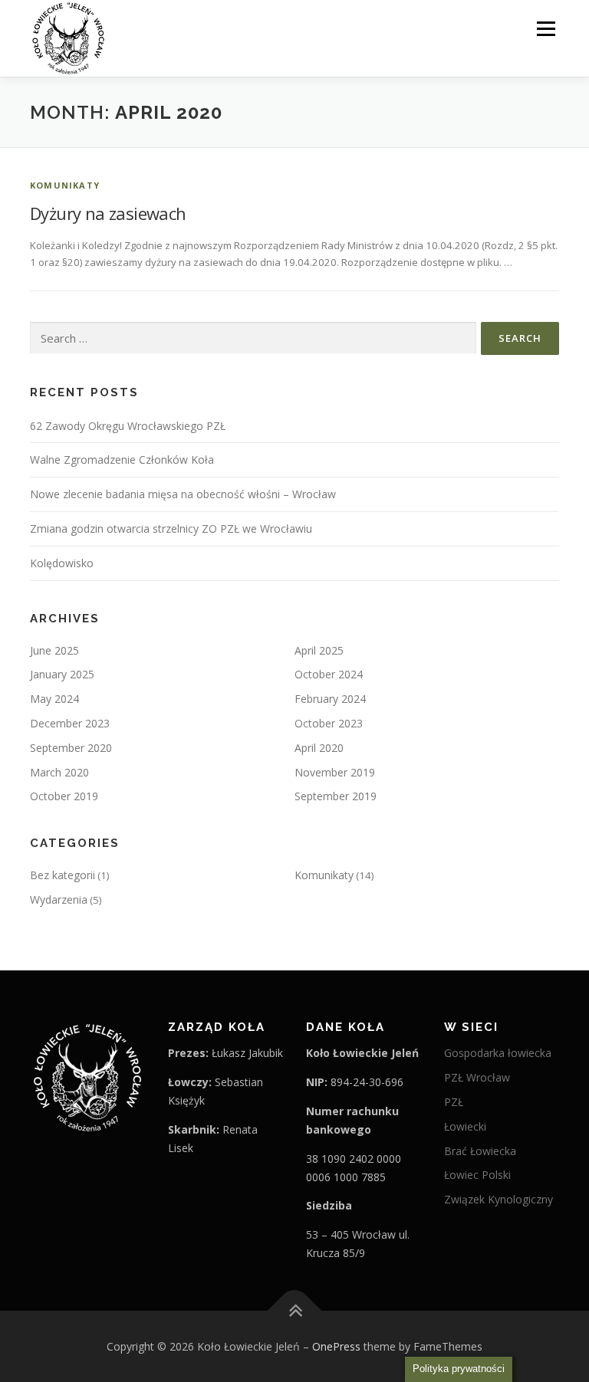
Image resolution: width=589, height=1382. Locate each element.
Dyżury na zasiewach (108, 213)
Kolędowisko (62, 563)
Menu (545, 28)
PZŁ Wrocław (477, 1077)
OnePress (336, 1346)
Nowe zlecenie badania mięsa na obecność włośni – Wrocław (183, 494)
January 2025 (62, 674)
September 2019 (335, 796)
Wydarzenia (58, 899)
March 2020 (59, 772)
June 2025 (54, 650)
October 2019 (64, 796)
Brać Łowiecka (480, 1151)
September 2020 (71, 747)
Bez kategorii (62, 875)
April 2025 (319, 650)
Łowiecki (465, 1126)
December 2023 (70, 723)
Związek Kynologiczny (498, 1199)
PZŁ (453, 1102)
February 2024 (330, 698)
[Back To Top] (295, 1310)
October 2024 (328, 674)
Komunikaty (65, 185)
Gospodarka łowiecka (497, 1053)
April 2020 (319, 747)
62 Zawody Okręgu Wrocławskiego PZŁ (127, 426)
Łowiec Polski (477, 1174)
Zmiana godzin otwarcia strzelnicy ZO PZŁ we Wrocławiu (171, 528)
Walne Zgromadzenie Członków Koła (122, 459)
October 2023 (328, 723)
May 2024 (54, 698)
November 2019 (334, 772)
